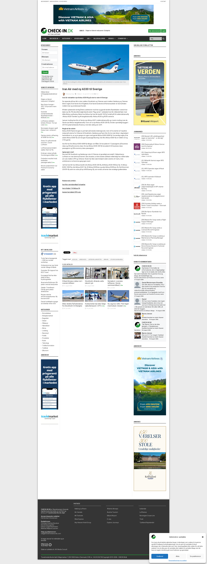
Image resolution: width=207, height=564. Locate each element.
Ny (86, 30)
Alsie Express (79, 519)
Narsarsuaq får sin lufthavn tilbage (144, 310)
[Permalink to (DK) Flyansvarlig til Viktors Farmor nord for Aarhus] (137, 149)
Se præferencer (195, 556)
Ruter (44, 340)
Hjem (44, 38)
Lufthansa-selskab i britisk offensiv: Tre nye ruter (49, 123)
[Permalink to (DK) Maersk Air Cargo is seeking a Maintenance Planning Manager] (137, 241)
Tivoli (141, 519)
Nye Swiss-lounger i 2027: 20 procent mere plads (48, 106)
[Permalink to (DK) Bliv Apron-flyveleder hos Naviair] (137, 217)
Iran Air (106, 259)
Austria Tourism (112, 512)
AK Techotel (79, 515)
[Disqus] (95, 222)
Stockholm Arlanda (117, 259)
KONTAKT (163, 1)
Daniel (144, 299)
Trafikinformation (48, 345)
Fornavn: (45, 49)
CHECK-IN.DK (146, 266)
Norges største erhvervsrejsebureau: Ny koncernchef (49, 296)
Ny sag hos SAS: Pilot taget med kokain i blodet (118, 305)
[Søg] (163, 38)
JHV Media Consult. (60, 549)
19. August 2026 (160, 310)
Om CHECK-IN (53, 38)
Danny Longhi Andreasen (49, 527)
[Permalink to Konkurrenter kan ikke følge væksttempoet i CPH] (96, 301)
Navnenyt (45, 333)
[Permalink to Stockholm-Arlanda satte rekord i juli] (96, 278)
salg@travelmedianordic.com (51, 533)
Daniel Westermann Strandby (152, 282)
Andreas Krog (70, 94)
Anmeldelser (46, 313)
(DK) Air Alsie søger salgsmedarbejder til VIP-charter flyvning (152, 187)
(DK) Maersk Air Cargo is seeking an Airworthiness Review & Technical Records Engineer (153, 246)
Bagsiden (45, 318)
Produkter (45, 338)
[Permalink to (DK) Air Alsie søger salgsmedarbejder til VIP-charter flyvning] (137, 190)
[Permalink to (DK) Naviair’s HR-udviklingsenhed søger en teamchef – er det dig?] (137, 141)
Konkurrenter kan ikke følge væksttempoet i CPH (95, 305)
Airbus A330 (82, 259)
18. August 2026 (153, 319)
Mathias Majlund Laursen (49, 528)
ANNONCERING (54, 1)
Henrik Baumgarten (47, 525)
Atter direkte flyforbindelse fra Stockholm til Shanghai (72, 305)
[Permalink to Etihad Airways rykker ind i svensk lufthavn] (73, 278)
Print (97, 94)
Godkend (160, 556)
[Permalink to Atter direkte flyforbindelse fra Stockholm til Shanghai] (73, 301)
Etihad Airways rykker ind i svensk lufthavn (72, 282)
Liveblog (45, 331)
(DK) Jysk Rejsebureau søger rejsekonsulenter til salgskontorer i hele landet (153, 196)
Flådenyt (79, 94)
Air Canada (78, 512)
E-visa (109, 519)
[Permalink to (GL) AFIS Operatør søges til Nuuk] (137, 174)
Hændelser (46, 326)
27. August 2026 (138, 279)
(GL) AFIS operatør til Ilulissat (151, 177)
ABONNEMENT (45, 1)
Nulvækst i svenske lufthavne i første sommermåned (115, 283)
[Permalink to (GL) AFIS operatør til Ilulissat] (137, 182)
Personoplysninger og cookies (178, 560)
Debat (44, 321)
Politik (44, 335)
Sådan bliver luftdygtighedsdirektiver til (49, 94)
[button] (203, 537)
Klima (44, 328)
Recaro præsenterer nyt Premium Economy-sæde (49, 168)
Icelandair (143, 509)
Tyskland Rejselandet (147, 522)
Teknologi (45, 343)
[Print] (95, 94)
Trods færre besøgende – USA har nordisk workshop (49, 260)
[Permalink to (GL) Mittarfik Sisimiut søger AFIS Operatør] (137, 166)
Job (88, 38)
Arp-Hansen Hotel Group (83, 522)
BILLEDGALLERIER (99, 38)
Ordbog (111, 38)
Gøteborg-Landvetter (94, 259)
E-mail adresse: (47, 64)
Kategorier (66, 38)
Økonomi (45, 350)
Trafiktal (45, 348)
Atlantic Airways (112, 509)
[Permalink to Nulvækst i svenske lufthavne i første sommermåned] (118, 278)
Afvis (177, 556)
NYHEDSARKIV (79, 38)
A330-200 (74, 259)
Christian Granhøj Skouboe (50, 523)
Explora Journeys (113, 522)
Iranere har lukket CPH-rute (71, 192)
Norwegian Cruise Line (147, 515)
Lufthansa (143, 512)
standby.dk (122, 38)
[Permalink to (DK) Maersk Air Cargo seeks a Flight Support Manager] (137, 225)
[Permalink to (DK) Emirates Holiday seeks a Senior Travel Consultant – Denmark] (137, 209)
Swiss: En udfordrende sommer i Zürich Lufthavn (48, 142)
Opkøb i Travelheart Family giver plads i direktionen (47, 289)
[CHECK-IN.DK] (57, 33)
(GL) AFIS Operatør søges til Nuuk (152, 168)
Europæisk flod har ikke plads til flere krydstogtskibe (49, 277)
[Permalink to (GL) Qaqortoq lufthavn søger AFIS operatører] (137, 157)
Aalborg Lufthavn (80, 509)
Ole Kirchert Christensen (49, 518)
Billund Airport (112, 515)
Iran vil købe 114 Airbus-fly (71, 188)
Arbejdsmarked (47, 316)
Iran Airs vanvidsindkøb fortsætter (73, 184)
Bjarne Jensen (147, 314)
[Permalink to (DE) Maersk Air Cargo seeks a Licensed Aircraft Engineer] (137, 233)
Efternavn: (45, 57)
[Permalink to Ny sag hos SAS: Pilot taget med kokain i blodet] (118, 301)
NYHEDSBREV (63, 1)
